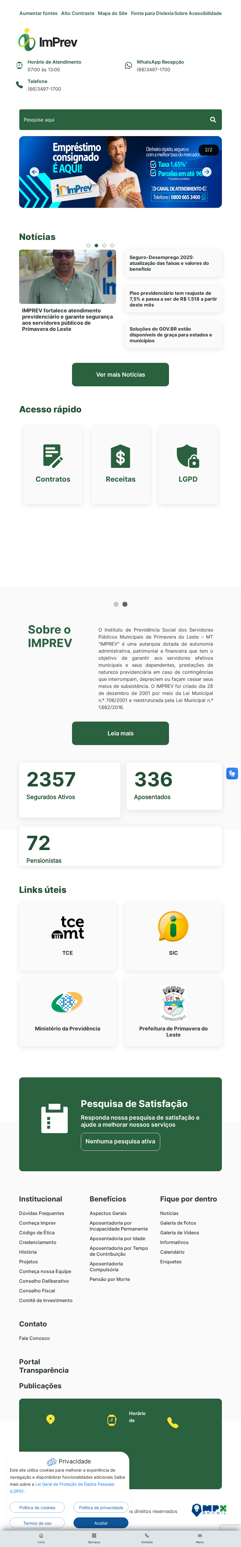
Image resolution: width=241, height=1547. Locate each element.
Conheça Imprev (37, 1223)
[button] (34, 172)
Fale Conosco (34, 1338)
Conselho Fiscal (37, 1291)
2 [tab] (125, 604)
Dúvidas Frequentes (41, 1213)
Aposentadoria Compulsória (106, 1266)
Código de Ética (37, 1232)
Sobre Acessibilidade (198, 13)
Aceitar (101, 1523)
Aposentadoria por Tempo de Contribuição (119, 1251)
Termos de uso (37, 1523)
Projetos (28, 1262)
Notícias (169, 1213)
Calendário (172, 1252)
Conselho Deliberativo (44, 1281)
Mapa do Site (112, 13)
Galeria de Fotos (178, 1223)
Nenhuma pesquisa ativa (120, 1141)
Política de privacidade (101, 1507)
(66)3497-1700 (188, 1505)
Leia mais (121, 733)
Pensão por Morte (110, 1279)
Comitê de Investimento (46, 1300)
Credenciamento (37, 1242)
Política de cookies (37, 1507)
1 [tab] (116, 604)
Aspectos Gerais (108, 1213)
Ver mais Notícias (120, 374)
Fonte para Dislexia (152, 13)
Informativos (174, 1242)
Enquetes (171, 1262)
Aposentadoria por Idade (117, 1238)
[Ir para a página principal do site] (48, 40)
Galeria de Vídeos (179, 1232)
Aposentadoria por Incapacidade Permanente (119, 1226)
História (28, 1252)
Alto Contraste (77, 13)
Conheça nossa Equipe (45, 1271)
